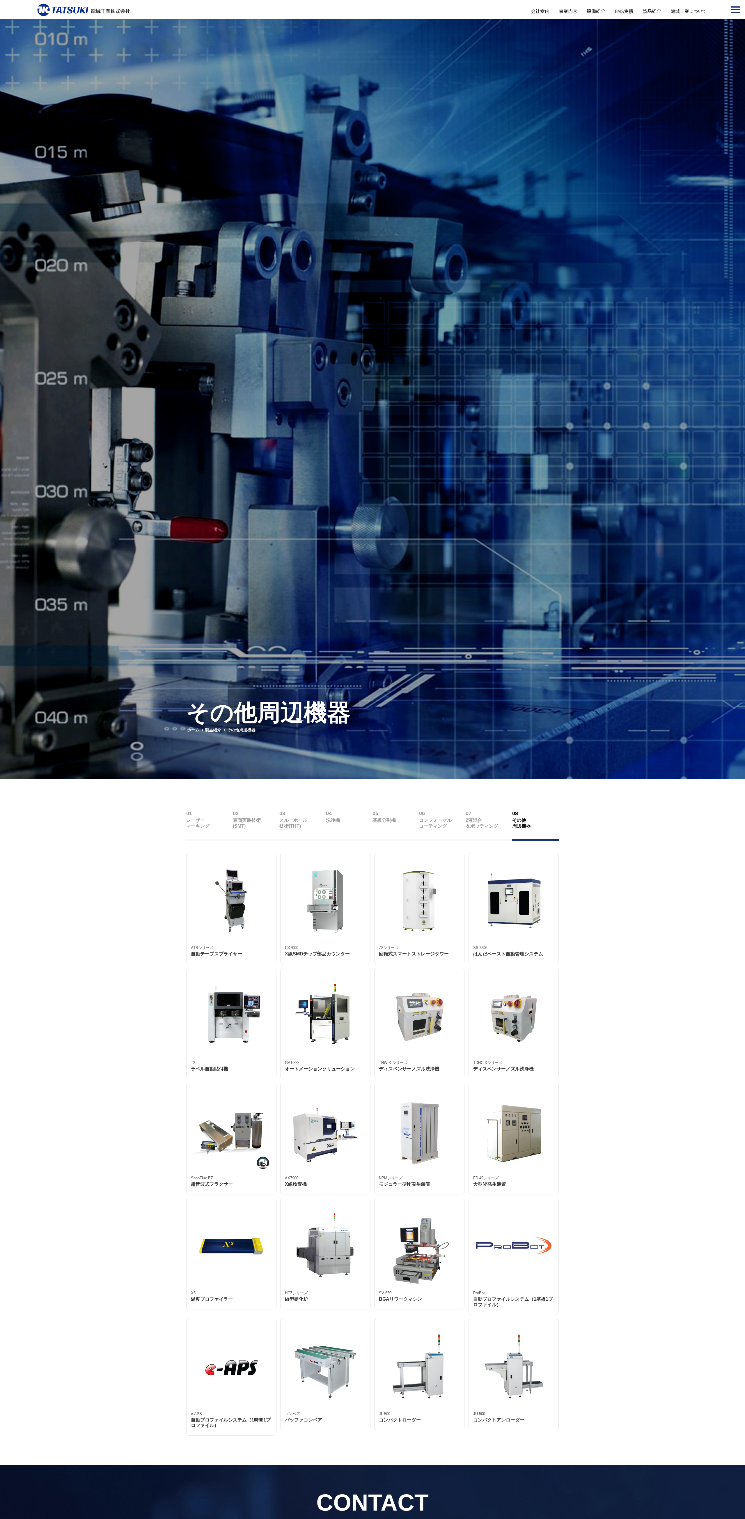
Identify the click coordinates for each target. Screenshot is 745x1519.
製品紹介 (652, 11)
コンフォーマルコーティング (435, 823)
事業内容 (568, 11)
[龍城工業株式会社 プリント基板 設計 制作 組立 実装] (83, 9)
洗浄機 (333, 820)
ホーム (193, 730)
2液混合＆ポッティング (482, 823)
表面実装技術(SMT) (247, 823)
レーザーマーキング (198, 823)
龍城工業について (688, 11)
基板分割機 (384, 820)
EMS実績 (624, 11)
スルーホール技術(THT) (293, 823)
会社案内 (540, 11)
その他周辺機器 (241, 730)
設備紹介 (596, 11)
